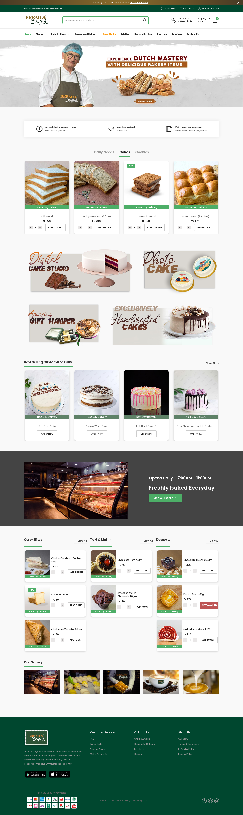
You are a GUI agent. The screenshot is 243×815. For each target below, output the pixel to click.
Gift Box (125, 34)
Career (138, 754)
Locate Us (139, 749)
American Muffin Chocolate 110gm (127, 594)
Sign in (205, 8)
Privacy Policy (185, 754)
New (131, 165)
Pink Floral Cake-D (146, 426)
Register (215, 8)
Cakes (124, 152)
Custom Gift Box (143, 34)
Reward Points (97, 749)
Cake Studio (109, 34)
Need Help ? (188, 8)
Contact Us (193, 34)
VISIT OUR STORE (163, 498)
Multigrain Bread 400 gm (97, 216)
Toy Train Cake (47, 426)
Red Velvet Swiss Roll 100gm (198, 629)
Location (177, 34)
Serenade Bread (60, 594)
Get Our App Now (139, 2)
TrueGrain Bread (146, 216)
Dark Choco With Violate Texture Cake (198, 426)
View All (211, 363)
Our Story (162, 34)
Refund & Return (186, 749)
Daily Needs (104, 152)
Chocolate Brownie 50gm (197, 560)
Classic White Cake (96, 426)
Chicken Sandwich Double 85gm (66, 560)
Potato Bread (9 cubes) (195, 216)
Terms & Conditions (188, 744)
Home (27, 34)
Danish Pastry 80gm (194, 594)
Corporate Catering (145, 744)
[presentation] (22, 78)
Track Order (169, 8)
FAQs (93, 738)
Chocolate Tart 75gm (129, 560)
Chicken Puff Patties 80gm (66, 629)
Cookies (142, 152)
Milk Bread (47, 216)
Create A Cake (142, 738)
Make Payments (98, 754)
